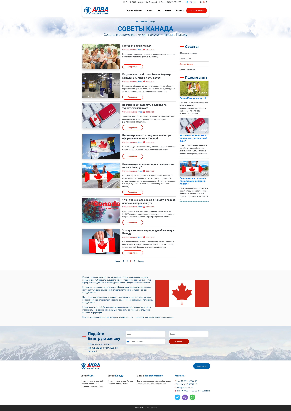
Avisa (140, 49)
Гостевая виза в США (90, 384)
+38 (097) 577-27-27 (173, 2)
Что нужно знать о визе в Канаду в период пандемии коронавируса (149, 201)
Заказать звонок (196, 10)
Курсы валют (201, 366)
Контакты (180, 375)
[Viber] (191, 2)
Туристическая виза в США (92, 381)
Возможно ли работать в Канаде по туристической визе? (144, 106)
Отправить (179, 341)
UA (201, 2)
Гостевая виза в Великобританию (151, 384)
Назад (117, 261)
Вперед (141, 261)
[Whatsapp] (195, 2)
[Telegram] (187, 2)
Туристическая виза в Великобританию (154, 381)
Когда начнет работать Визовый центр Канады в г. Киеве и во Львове (146, 76)
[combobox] (128, 341)
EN (207, 2)
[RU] (138, 22)
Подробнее (132, 67)
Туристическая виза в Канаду (120, 381)
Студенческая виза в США (92, 386)
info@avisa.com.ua (185, 387)
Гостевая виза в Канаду (137, 45)
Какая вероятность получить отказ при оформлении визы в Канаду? (146, 137)
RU (204, 2)
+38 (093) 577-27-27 (188, 384)
